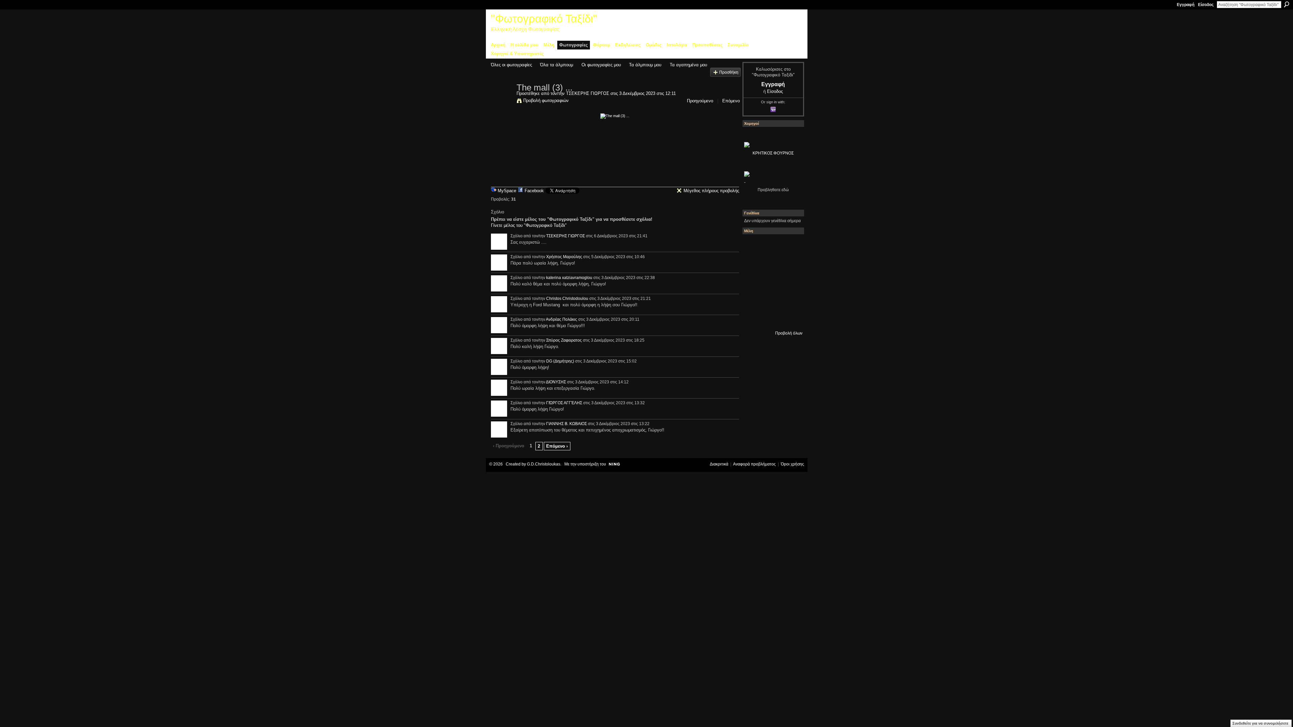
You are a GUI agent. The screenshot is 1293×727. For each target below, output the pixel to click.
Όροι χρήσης (792, 464)
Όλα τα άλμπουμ (556, 64)
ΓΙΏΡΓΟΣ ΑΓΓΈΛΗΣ (564, 403)
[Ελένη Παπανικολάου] (753, 300)
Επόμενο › (557, 446)
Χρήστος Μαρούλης (564, 256)
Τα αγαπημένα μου (688, 64)
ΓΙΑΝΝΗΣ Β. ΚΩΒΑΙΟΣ (566, 423)
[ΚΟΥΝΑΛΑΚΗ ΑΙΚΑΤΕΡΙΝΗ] (771, 245)
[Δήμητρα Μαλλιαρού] (753, 263)
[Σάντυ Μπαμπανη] (753, 318)
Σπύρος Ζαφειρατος (564, 340)
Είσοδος (1206, 4)
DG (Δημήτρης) (560, 361)
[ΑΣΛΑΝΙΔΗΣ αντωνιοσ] (771, 282)
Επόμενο (731, 100)
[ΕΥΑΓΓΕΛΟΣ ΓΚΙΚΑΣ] (790, 300)
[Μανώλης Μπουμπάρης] (771, 300)
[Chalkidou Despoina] (771, 263)
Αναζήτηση (1286, 4)
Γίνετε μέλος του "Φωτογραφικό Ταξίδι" (529, 225)
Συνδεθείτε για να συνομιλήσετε (1260, 723)
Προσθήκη (728, 72)
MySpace (507, 190)
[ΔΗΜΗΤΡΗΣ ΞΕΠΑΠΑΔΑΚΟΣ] (753, 282)
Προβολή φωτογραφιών (546, 100)
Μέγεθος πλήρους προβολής (711, 190)
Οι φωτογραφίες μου (601, 64)
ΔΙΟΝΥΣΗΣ (556, 382)
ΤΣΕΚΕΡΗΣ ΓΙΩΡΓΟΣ (587, 93)
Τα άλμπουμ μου (645, 64)
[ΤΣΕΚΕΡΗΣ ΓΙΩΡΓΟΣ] (501, 102)
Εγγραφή (1185, 4)
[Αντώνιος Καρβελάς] (790, 318)
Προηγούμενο (700, 100)
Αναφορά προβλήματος (754, 464)
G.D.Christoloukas (543, 464)
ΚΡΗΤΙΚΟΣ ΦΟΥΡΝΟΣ (773, 153)
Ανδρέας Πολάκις (561, 319)
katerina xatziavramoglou (569, 277)
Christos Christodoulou (567, 298)
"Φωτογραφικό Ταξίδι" (544, 18)
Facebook (534, 190)
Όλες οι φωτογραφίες (511, 64)
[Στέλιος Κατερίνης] (753, 245)
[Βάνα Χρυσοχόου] (790, 263)
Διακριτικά (719, 464)
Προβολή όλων (788, 333)
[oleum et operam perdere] (790, 245)
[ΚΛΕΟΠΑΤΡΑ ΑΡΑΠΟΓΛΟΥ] (790, 282)
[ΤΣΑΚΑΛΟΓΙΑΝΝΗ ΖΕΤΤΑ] (771, 318)
